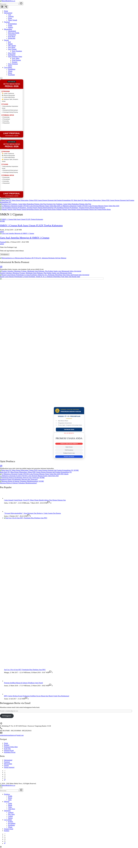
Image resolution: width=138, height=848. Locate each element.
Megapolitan (8, 764)
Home (6, 743)
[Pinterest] (5, 772)
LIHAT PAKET (69, 456)
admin (2, 231)
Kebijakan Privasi (9, 752)
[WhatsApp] (5, 778)
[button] (21, 3)
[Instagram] (5, 774)
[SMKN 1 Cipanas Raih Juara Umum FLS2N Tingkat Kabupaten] (21, 219)
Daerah (6, 765)
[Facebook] (5, 771)
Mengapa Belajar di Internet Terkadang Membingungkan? (18, 483)
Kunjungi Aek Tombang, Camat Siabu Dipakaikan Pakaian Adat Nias (69, 204)
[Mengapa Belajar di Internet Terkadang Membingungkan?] (19, 481)
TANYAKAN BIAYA (69, 429)
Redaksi (6, 745)
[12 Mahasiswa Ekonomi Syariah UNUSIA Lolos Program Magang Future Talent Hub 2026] (30, 206)
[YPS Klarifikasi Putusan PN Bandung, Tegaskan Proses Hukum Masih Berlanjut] (27, 207)
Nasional (3, 242)
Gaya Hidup (8, 820)
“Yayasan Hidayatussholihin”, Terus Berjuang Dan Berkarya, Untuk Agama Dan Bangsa (32, 513)
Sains (10, 800)
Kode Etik (7, 748)
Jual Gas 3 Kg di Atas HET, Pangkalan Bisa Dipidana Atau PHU (25, 669)
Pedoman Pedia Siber (11, 747)
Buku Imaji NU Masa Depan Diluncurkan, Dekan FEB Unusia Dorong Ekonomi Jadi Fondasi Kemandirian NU (36, 472)
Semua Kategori (9, 767)
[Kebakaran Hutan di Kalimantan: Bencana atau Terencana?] (20, 477)
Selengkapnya (5, 254)
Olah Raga (11, 809)
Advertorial (77, 271)
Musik (10, 805)
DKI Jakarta (64, 474)
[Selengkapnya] (1, 267)
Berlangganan (6, 716)
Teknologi (7, 810)
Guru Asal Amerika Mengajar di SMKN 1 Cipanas (24, 237)
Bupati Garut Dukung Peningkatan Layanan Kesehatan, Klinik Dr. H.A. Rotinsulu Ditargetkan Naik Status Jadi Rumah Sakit (40, 276)
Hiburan (6, 801)
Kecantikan (11, 823)
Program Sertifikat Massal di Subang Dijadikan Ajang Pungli (23, 683)
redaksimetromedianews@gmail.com (12, 735)
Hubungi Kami (9, 750)
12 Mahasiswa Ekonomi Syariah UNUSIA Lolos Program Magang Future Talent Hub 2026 (90, 206)
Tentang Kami (8, 829)
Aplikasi (10, 812)
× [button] (1, 787)
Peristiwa (7, 794)
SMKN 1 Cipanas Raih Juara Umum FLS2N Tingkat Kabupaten (31, 225)
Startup (10, 818)
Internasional (8, 760)
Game (10, 803)
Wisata (10, 827)
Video (10, 807)
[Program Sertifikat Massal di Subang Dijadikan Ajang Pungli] (8, 681)
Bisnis (10, 798)
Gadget (10, 816)
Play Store (11, 814)
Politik (10, 796)
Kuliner (10, 821)
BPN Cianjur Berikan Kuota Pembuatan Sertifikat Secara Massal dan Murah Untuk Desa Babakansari (36, 696)
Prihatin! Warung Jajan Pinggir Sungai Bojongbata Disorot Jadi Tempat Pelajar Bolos (83, 209)
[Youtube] (5, 776)
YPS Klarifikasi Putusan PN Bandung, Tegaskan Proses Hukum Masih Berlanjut (79, 207)
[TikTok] (5, 780)
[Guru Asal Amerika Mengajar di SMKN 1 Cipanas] (17, 233)
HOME (2, 221)
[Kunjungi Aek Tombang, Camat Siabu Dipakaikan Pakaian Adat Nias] (23, 204)
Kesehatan (11, 825)
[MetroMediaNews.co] (7, 1)
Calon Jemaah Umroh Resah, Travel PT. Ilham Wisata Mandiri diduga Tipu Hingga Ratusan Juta (35, 500)
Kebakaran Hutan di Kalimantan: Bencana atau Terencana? (19, 479)
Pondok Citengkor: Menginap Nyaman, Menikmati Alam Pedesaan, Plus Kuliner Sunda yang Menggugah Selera (36, 273)
